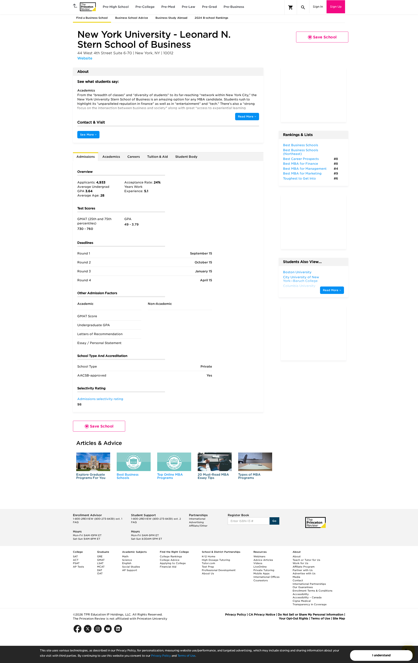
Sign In (318, 6)
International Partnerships (309, 583)
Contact (298, 580)
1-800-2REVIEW (97, 518)
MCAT (100, 566)
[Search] (303, 7)
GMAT (100, 559)
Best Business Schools (127, 476)
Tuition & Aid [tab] (157, 156)
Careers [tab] (133, 156)
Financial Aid (168, 566)
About (297, 556)
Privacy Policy (161, 655)
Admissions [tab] (85, 156)
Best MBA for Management (305, 168)
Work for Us (300, 563)
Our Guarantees (303, 587)
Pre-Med (168, 6)
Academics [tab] (111, 156)
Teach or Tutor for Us (306, 559)
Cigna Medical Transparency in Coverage (310, 602)
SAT (75, 556)
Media (296, 576)
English (126, 563)
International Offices (266, 576)
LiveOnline (260, 566)
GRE (100, 556)
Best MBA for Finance (300, 163)
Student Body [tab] (186, 156)
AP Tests (78, 566)
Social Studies (131, 566)
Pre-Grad (209, 6)
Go (274, 520)
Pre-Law (188, 6)
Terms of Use (186, 655)
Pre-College (145, 6)
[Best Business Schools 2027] (134, 462)
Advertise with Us (304, 573)
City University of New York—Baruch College (301, 279)
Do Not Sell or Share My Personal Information (310, 614)
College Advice (169, 559)
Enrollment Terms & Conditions (312, 590)
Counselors (260, 580)
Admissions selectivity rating (100, 399)
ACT (75, 559)
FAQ (76, 522)
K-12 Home (208, 556)
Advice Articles (263, 559)
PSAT (76, 563)
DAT (99, 570)
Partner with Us (303, 570)
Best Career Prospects (301, 159)
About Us (208, 573)
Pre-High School (116, 6)
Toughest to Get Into (299, 178)
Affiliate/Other (198, 525)
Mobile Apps (261, 573)
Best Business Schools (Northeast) (300, 152)
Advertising (196, 522)
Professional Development (219, 570)
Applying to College (173, 563)
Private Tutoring (263, 570)
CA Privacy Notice (262, 614)
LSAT (100, 563)
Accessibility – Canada (307, 597)
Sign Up (336, 6)
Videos (257, 563)
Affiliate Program (304, 566)
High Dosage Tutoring (216, 559)
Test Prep (208, 566)
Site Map (339, 618)
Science (127, 559)
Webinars (259, 556)
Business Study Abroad (171, 17)
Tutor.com (208, 563)
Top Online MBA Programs (170, 476)
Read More (246, 116)
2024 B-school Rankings (211, 17)
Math (125, 556)
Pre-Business (234, 6)
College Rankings (171, 556)
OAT (100, 573)
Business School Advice (131, 17)
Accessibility (301, 594)
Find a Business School (92, 17)
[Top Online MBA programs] (174, 462)
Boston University (297, 272)
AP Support (129, 570)
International (197, 518)
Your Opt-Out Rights (293, 618)
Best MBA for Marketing (302, 173)
